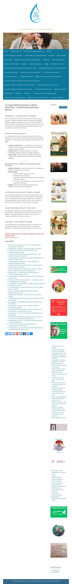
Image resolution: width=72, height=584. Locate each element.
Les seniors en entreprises (11, 72)
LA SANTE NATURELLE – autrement (13, 55)
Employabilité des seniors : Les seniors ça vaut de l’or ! (53, 68)
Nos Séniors (55, 493)
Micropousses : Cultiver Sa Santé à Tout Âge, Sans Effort (24, 248)
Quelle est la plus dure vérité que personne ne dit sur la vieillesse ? (59, 403)
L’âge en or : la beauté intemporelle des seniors (58, 408)
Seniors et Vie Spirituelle (10, 76)
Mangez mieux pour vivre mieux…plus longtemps (27, 59)
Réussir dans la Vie (56, 484)
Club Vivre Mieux (56, 488)
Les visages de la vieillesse (26, 76)
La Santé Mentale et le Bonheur (51, 72)
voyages (46, 64)
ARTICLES (48, 51)
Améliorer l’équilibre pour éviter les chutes (58, 399)
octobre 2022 (55, 572)
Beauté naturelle (61, 55)
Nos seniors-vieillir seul (57, 97)
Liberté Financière (56, 477)
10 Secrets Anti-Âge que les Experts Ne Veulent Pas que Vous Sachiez (22, 81)
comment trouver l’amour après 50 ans (30, 72)
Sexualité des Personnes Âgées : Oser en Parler (58, 362)
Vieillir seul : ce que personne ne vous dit (38, 97)
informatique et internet (57, 64)
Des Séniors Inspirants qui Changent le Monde (58, 389)
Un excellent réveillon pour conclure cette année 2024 (18, 89)
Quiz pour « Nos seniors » (60, 89)
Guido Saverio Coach (57, 470)
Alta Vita (54, 476)
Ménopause (46, 59)
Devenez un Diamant (57, 483)
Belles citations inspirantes (59, 417)
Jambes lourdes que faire (58, 59)
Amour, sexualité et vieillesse (11, 64)
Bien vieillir (51, 55)
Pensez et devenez (56, 481)
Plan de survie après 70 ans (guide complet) (45, 93)
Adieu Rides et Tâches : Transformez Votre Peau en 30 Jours (19, 85)
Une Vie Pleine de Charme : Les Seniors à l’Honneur (59, 411)
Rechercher (53, 104)
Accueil (6, 51)
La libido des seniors (57, 372)
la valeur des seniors (15, 51)
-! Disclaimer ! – (27, 93)
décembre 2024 (56, 570)
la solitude (24, 64)
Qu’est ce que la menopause (59, 397)
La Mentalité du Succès (58, 489)
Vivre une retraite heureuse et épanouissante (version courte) (20, 68)
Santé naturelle (8, 59)
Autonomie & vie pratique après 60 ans (34, 51)
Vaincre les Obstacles (57, 479)
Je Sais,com (55, 491)
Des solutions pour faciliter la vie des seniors (59, 366)
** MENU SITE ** (8, 93)
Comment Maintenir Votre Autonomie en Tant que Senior (59, 393)
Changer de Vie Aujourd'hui (59, 486)
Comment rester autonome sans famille (14, 97)
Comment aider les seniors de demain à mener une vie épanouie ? (59, 384)
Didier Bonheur (56, 497)
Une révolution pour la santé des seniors (35, 55)
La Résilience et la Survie (58, 349)
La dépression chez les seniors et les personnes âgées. (58, 379)
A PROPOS (18, 93)
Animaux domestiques (35, 64)
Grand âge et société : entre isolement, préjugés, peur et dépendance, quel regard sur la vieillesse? (59, 355)
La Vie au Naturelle (57, 495)
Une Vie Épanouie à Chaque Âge (43, 89)
